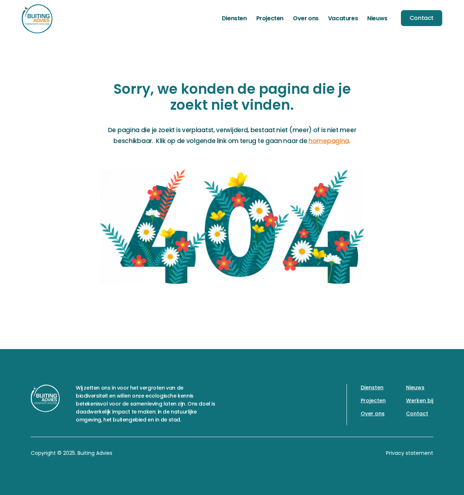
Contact (422, 18)
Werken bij (419, 400)
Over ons (306, 18)
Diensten (234, 18)
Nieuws (377, 18)
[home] (37, 18)
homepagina (328, 141)
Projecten (269, 18)
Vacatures (343, 18)
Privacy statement (409, 453)
